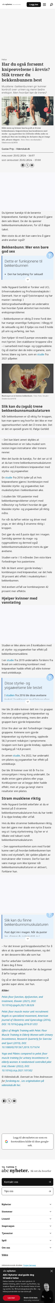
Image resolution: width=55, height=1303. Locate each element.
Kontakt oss (11, 1182)
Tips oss (8, 1191)
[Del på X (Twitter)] (27, 165)
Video (5, 1254)
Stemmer (7, 1211)
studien (10, 695)
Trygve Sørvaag (29, 1265)
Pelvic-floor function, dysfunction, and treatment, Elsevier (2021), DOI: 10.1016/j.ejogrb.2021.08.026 (22, 1001)
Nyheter (6, 1204)
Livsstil (6, 1218)
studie (40, 354)
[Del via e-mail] (32, 165)
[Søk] (51, 4)
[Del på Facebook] (23, 165)
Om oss (6, 1247)
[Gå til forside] (13, 4)
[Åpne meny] (44, 4)
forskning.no (13, 1081)
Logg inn (33, 4)
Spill (4, 1240)
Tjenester (7, 1233)
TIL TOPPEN (8, 1167)
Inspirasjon (8, 1226)
